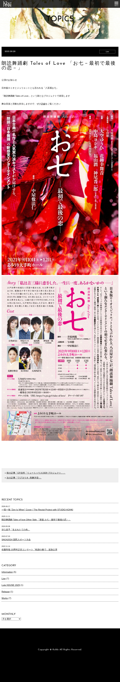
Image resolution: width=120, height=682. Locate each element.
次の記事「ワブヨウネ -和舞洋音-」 (24, 477)
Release (6, 591)
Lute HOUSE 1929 (11, 585)
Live (107, 52)
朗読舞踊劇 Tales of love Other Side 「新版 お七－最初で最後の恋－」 (36, 519)
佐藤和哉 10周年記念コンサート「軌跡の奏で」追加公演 (29, 549)
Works (5, 598)
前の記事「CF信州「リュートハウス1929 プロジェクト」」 (36, 473)
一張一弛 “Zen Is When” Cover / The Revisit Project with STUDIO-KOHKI (37, 509)
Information (7, 572)
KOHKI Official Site (8, 6)
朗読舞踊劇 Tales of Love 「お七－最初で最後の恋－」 (59, 66)
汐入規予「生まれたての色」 (16, 529)
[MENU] (116, 4)
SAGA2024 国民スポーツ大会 (16, 539)
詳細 (43, 104)
